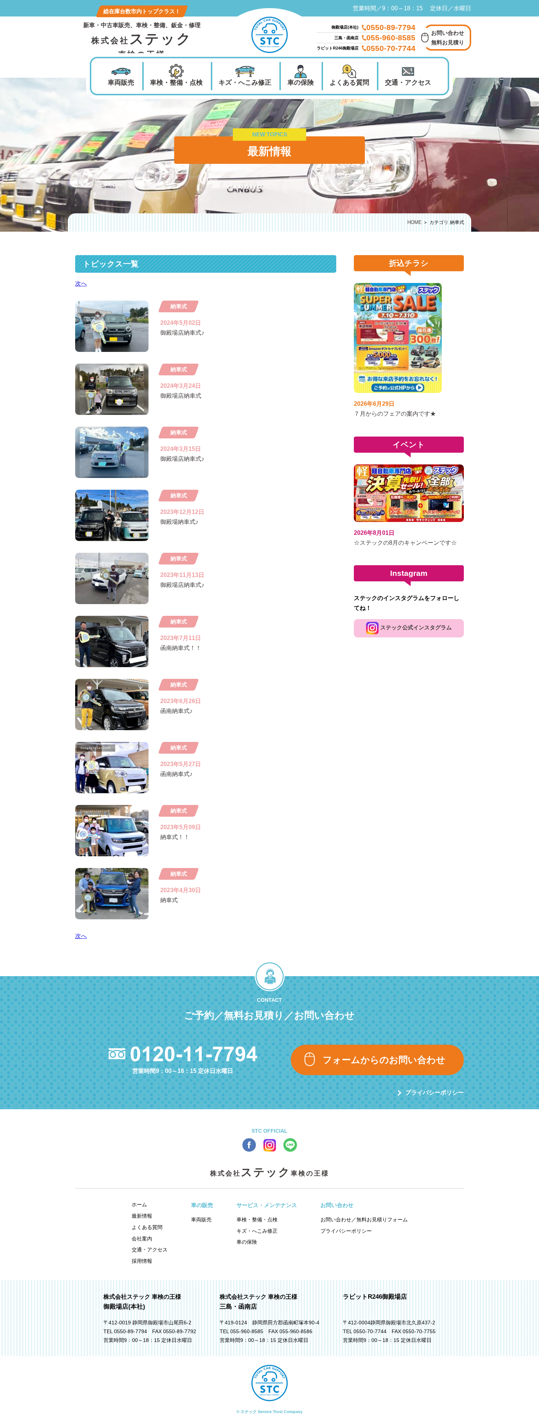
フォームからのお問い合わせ (384, 1060)
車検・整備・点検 (176, 82)
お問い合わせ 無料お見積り (447, 37)
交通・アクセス (408, 82)
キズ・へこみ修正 (245, 82)
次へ (81, 283)
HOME (414, 222)
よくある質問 (349, 82)
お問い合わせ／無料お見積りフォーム (364, 1219)
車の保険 (300, 82)
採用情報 (142, 1261)
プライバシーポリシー (434, 1092)
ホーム (139, 1204)
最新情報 (142, 1216)
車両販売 (121, 82)
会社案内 (142, 1239)
